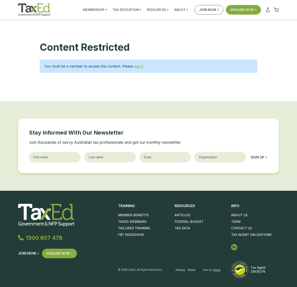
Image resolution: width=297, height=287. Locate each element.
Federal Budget (189, 221)
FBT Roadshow (131, 235)
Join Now (207, 10)
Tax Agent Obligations (251, 235)
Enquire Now (242, 10)
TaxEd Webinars (132, 221)
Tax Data (182, 228)
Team (235, 221)
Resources (158, 10)
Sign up (257, 157)
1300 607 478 (44, 238)
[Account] (267, 9)
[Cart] (276, 9)
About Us (239, 215)
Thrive (216, 270)
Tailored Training (134, 228)
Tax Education (127, 10)
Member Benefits (133, 215)
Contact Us (241, 228)
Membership (95, 10)
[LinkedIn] (234, 247)
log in (138, 66)
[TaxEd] (34, 9)
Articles (182, 215)
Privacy (180, 270)
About (181, 10)
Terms (191, 270)
